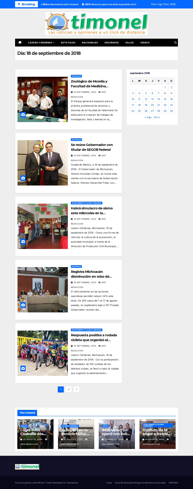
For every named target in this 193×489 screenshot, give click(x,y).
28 (158, 110)
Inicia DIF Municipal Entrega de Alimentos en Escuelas (140, 482)
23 (171, 105)
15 (165, 99)
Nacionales (90, 42)
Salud (129, 42)
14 (158, 99)
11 (139, 99)
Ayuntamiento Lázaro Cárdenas (86, 203)
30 (171, 110)
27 (152, 110)
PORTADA (173, 482)
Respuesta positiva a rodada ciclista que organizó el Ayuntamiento (94, 340)
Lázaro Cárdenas (40, 42)
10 (133, 99)
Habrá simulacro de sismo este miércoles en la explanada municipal (92, 213)
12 (146, 99)
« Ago (148, 117)
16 (171, 99)
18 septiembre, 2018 (85, 92)
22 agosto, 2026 (33, 439)
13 (152, 99)
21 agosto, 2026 (73, 439)
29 (165, 110)
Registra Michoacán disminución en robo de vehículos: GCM (90, 276)
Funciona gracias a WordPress (30, 482)
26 (146, 110)
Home (109, 482)
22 (165, 105)
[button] (175, 42)
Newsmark (57, 482)
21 (158, 105)
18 (139, 105)
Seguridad (111, 42)
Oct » (157, 117)
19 (146, 105)
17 (133, 105)
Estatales (68, 42)
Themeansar (72, 482)
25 (139, 110)
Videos (145, 42)
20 (152, 105)
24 (132, 110)
